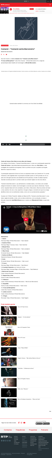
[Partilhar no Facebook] (1, 54)
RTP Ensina (16, 444)
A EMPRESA (40, 436)
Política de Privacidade (6, 453)
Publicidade (8, 454)
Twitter (4, 440)
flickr (10, 440)
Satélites (32, 445)
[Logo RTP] (6, 437)
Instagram (6, 440)
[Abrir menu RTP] (26, 1)
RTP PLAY (24, 436)
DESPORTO (16, 438)
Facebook (2, 440)
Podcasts (44, 430)
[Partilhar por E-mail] (6, 54)
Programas (33, 430)
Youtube (8, 440)
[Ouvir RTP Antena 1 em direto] (4, 10)
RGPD (39, 447)
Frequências (20, 430)
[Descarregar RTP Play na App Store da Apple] (39, 423)
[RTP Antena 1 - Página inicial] (4, 5)
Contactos (8, 430)
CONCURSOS (24, 442)
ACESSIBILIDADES (33, 444)
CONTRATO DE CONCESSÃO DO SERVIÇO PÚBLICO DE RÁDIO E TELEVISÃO (43, 444)
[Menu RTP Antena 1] (50, 5)
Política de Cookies (16, 453)
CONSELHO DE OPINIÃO (42, 441)
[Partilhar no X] (3, 54)
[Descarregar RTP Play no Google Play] (46, 423)
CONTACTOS (32, 436)
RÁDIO (15, 441)
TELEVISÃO (16, 439)
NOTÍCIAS (16, 436)
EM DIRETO (24, 438)
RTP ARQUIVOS (17, 442)
